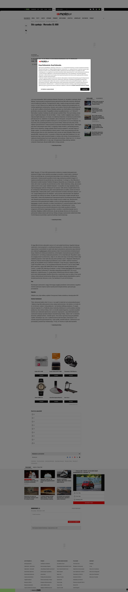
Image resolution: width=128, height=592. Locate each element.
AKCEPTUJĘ (84, 89)
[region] (64, 75)
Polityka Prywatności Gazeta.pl (78, 85)
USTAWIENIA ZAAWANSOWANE (47, 89)
